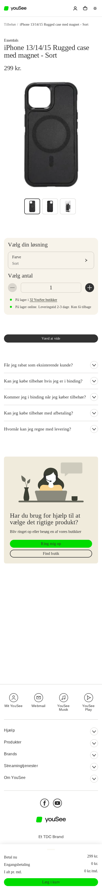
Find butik (51, 553)
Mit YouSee (13, 706)
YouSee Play (88, 707)
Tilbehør (10, 24)
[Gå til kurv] (85, 8)
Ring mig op (51, 544)
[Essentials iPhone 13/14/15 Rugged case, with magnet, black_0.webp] (50, 206)
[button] (75, 8)
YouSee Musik (63, 707)
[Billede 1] (32, 206)
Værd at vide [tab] (51, 338)
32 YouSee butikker (43, 300)
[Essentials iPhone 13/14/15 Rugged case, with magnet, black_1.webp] (68, 206)
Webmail (38, 706)
